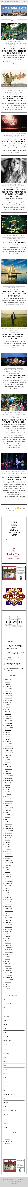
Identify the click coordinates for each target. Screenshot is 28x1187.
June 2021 (7, 814)
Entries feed (7, 1139)
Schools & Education (10, 1110)
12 (10, 510)
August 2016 (8, 931)
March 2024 (8, 741)
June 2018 (7, 890)
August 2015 (8, 954)
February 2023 (8, 769)
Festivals (19, 43)
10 (20, 508)
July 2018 (7, 888)
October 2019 (8, 860)
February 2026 (8, 688)
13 (13, 510)
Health (5, 1065)
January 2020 (8, 853)
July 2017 (7, 913)
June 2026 (7, 684)
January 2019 (8, 876)
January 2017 (8, 920)
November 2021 (9, 803)
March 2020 (8, 849)
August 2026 (8, 679)
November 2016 (9, 924)
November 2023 (9, 748)
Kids (12, 371)
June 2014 (7, 986)
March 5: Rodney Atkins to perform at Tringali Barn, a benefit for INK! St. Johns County (14, 336)
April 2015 (7, 963)
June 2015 (7, 959)
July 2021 (7, 812)
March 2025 (8, 714)
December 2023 (9, 746)
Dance (23, 471)
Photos (6, 1102)
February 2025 (8, 716)
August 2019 (8, 865)
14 (16, 510)
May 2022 (7, 789)
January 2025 (8, 718)
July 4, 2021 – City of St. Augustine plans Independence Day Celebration (14, 140)
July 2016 (7, 934)
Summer (15, 44)
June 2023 (7, 759)
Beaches (6, 1007)
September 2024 (9, 727)
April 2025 (7, 711)
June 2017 (7, 915)
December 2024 (9, 720)
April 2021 (7, 819)
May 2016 (7, 938)
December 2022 (9, 773)
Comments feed (8, 1141)
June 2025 (7, 707)
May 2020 (7, 844)
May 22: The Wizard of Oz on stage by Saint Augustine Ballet (14, 478)
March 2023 (8, 766)
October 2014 (8, 977)
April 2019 (7, 872)
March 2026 (8, 686)
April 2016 (7, 940)
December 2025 (9, 693)
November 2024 (9, 723)
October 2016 (8, 927)
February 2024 (8, 743)
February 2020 (8, 851)
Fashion (6, 1049)
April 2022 (7, 791)
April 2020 (7, 846)
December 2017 (9, 904)
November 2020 (9, 830)
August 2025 (8, 702)
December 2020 (9, 828)
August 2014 (8, 982)
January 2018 (8, 901)
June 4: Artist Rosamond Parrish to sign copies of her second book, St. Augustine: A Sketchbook (14, 98)
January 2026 (8, 691)
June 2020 (7, 842)
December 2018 (9, 879)
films (5, 1057)
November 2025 (9, 695)
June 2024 (7, 734)
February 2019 (8, 874)
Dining (17, 235)
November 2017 (9, 906)
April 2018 (7, 895)
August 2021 (8, 810)
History (22, 237)
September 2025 (9, 700)
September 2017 (9, 911)
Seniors (6, 1114)
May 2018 (7, 892)
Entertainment (6, 43)
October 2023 (8, 750)
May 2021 (7, 817)
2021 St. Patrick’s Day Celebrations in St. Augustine (14, 244)
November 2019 (9, 858)
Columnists (7, 1016)
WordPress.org (8, 1143)
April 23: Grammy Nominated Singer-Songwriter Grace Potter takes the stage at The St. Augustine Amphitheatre (14, 193)
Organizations (8, 1094)
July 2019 (7, 867)
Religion (6, 1106)
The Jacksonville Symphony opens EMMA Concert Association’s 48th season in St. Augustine (14, 647)
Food (18, 237)
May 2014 (7, 988)
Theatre (22, 473)
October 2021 (8, 805)
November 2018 (9, 881)
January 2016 (8, 945)
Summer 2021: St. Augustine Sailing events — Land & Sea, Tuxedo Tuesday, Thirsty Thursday (14, 294)
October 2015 (8, 950)
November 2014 (9, 975)
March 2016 (8, 943)
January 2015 (8, 970)
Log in (6, 1136)
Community (20, 41)
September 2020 (9, 835)
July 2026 (7, 682)
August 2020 (8, 837)
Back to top (13, 1183)
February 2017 (8, 917)
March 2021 (8, 821)
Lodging (6, 1082)
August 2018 (8, 885)
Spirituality (7, 1119)
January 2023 (8, 771)
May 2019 (7, 869)
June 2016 (7, 936)
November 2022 (9, 775)
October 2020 (8, 833)
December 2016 (9, 922)
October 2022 (8, 778)
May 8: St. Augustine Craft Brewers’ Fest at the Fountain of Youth (14, 421)
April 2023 (7, 764)
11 (24, 508)
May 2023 (7, 762)
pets (5, 1098)
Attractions (12, 41)
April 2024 (7, 739)
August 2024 (8, 730)
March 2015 (8, 966)
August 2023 (8, 755)
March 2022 (8, 794)
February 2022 (8, 796)
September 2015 (9, 952)
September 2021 (9, 807)
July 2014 (7, 984)
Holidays (9, 238)
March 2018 (8, 897)
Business (6, 1012)
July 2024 (7, 732)
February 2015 (8, 968)
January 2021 (8, 826)
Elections (6, 1036)
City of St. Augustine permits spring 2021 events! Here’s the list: (14, 376)
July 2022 (7, 785)
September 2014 (9, 979)
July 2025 (7, 704)
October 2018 (8, 883)
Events (13, 43)
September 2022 (9, 780)
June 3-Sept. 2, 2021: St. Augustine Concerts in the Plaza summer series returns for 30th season (14, 51)
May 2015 (7, 961)
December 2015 (9, 947)
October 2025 (8, 698)
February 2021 (8, 824)
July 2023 (7, 757)
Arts (6, 41)
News (10, 44)
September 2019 (9, 862)
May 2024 (7, 737)
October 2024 (8, 725)
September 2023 (9, 753)
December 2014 (9, 972)
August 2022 (8, 782)
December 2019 (9, 856)
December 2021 (9, 801)
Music (24, 43)
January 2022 (8, 798)
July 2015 (7, 956)
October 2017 (8, 908)
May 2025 (7, 709)
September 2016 (9, 929)
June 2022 (7, 787)
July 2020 (7, 840)
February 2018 (8, 899)
